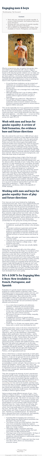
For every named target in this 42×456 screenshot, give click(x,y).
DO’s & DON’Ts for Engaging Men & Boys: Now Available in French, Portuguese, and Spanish (23, 28)
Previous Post (21, 450)
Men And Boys (20, 260)
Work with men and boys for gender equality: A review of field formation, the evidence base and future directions (23, 21)
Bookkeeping (7, 12)
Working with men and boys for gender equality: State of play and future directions (23, 25)
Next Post (21, 451)
